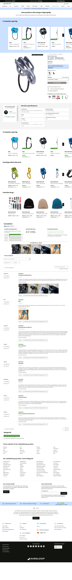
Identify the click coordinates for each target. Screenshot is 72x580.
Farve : (51, 70)
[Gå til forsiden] (48, 54)
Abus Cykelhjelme (56, 474)
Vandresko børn (23, 472)
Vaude (38, 451)
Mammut (38, 453)
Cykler (41, 6)
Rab (4, 450)
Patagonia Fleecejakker (41, 466)
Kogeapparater (23, 461)
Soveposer (5, 475)
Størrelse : (50, 77)
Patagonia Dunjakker (57, 475)
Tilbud (68, 6)
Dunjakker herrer (6, 466)
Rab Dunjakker (56, 464)
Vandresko (22, 466)
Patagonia (5, 447)
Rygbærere (22, 475)
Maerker (63, 6)
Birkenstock (55, 451)
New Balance (55, 448)
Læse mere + (50, 67)
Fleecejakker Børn (40, 463)
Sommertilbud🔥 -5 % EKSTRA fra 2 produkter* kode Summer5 (36, 8)
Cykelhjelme (22, 474)
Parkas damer (5, 463)
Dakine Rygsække (40, 475)
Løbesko (21, 469)
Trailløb (22, 6)
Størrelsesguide (65, 77)
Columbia (38, 448)
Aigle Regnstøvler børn (41, 464)
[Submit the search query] (61, 4)
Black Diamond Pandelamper (42, 472)
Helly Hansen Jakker (40, 469)
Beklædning (4, 6)
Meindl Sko (39, 474)
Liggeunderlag (6, 472)
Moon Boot (22, 450)
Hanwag (55, 450)
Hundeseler (55, 466)
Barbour (21, 453)
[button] (25, 74)
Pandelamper (5, 474)
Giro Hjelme (55, 463)
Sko (10, 6)
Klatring (28, 6)
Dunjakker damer (6, 461)
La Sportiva (5, 451)
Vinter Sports (34, 6)
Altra (21, 447)
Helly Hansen (22, 451)
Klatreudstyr (55, 54)
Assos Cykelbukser (56, 461)
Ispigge (21, 464)
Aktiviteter (47, 6)
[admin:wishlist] (67, 83)
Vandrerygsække (23, 463)
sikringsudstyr (60, 54)
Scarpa (38, 450)
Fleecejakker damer (7, 464)
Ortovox (4, 448)
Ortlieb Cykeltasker (57, 469)
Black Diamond (52, 56)
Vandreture (16, 6)
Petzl (54, 453)
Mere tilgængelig (57, 82)
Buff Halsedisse (56, 472)
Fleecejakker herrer (7, 469)
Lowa (4, 453)
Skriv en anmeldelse (61, 59)
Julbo (54, 447)
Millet (21, 448)
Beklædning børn (40, 461)
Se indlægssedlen (50, 110)
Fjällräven (38, 447)
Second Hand (56, 6)
